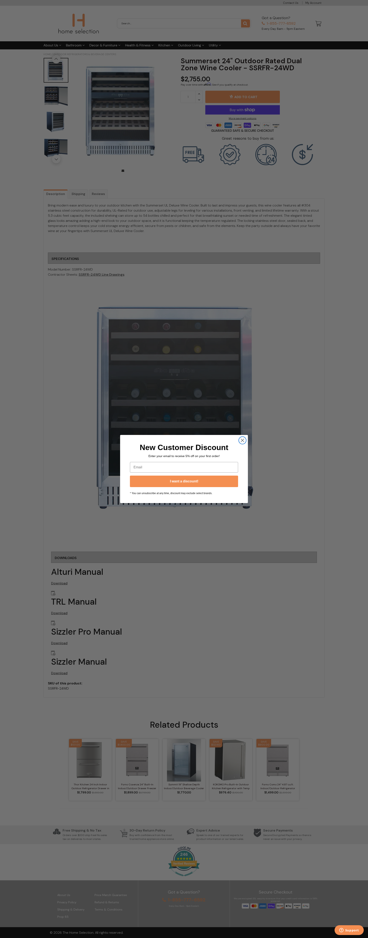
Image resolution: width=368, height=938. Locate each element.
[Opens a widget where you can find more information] (349, 930)
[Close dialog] (242, 440)
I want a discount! (184, 481)
